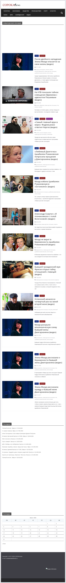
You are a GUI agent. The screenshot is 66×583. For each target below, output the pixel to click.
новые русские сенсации (50, 71)
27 (30, 536)
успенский (55, 309)
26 (21, 536)
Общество (26, 11)
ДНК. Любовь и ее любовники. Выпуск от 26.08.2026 (16, 444)
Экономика (16, 11)
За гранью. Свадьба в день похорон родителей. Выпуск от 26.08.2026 (21, 452)
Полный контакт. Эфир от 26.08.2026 (12, 457)
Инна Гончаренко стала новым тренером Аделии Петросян (18, 433)
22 (48, 533)
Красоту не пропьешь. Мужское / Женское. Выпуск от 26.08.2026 (20, 455)
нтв (58, 105)
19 (21, 533)
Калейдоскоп (19, 15)
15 (48, 530)
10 (4, 530)
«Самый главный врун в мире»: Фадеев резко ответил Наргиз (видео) (46, 124)
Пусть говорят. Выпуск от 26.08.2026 (12, 441)
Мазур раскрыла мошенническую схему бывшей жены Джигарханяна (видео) (46, 328)
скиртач (56, 224)
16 (56, 530)
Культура (53, 11)
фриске (57, 280)
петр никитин (51, 280)
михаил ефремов (40, 105)
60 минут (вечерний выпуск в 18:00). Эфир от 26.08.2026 (17, 436)
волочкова (38, 224)
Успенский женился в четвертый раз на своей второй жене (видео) (46, 301)
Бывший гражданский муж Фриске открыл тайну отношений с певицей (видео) (47, 270)
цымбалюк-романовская (40, 73)
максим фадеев (43, 132)
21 (39, 533)
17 (4, 533)
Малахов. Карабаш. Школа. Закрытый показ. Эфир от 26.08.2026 (20, 447)
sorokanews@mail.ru (12, 558)
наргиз (49, 132)
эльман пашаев (38, 107)
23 (56, 533)
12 (21, 530)
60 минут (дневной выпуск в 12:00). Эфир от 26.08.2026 (17, 449)
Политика (7, 11)
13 (30, 530)
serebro (37, 132)
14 (39, 530)
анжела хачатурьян (40, 69)
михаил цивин (49, 69)
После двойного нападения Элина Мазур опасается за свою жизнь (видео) (48, 61)
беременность (39, 250)
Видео (29, 15)
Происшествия (36, 11)
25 (13, 536)
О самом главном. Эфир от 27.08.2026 (12, 431)
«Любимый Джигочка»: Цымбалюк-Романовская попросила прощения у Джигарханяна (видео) (47, 155)
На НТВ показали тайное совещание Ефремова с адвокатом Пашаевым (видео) (46, 96)
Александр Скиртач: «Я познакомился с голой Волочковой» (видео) (46, 216)
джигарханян (39, 164)
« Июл (4, 543)
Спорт (45, 11)
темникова (49, 134)
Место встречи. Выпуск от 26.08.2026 (12, 439)
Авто (11, 15)
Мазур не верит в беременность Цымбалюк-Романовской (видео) (47, 242)
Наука (5, 15)
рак (51, 309)
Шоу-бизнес (49, 118)
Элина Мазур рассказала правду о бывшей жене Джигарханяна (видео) (46, 389)
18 (13, 533)
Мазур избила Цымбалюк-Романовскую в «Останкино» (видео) (47, 184)
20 (30, 533)
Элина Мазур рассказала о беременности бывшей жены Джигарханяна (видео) (48, 360)
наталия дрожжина (39, 71)
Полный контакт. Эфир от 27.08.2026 (12, 428)
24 (4, 536)
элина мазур (50, 73)
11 (13, 530)
